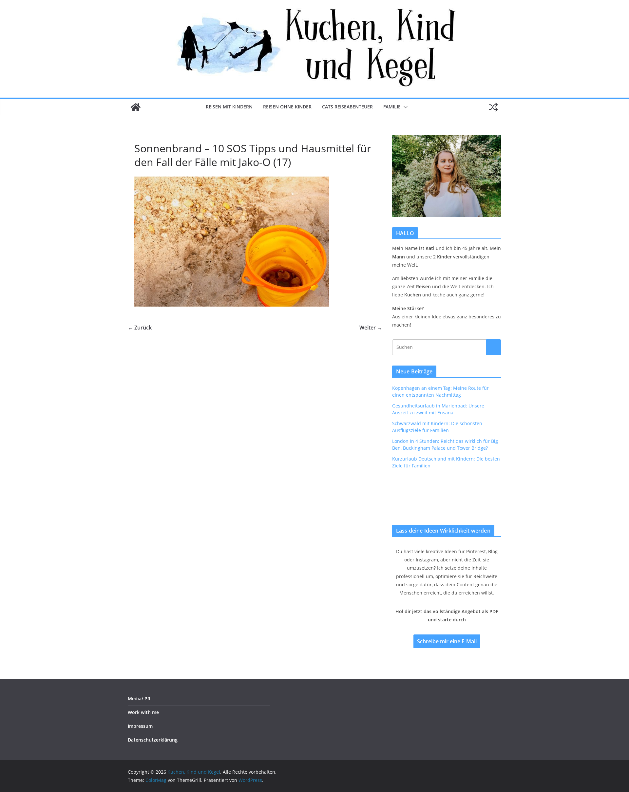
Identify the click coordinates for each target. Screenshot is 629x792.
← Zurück (140, 327)
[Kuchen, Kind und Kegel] (135, 107)
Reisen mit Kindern (229, 107)
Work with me (143, 712)
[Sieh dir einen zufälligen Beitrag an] (493, 107)
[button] (404, 107)
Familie (392, 107)
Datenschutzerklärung (153, 740)
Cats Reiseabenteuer (347, 107)
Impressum (140, 726)
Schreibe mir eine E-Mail (447, 641)
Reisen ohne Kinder (287, 107)
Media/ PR (139, 698)
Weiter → (370, 327)
